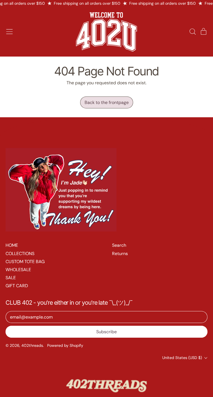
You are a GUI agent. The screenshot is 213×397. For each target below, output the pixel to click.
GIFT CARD (17, 286)
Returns (120, 253)
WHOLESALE (18, 270)
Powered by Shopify (65, 345)
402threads (32, 345)
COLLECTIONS (20, 253)
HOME (12, 245)
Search (119, 245)
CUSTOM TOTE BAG (25, 261)
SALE (11, 278)
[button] (192, 31)
